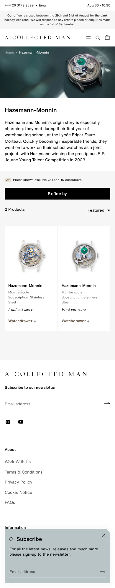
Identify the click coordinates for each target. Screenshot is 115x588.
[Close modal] (104, 535)
